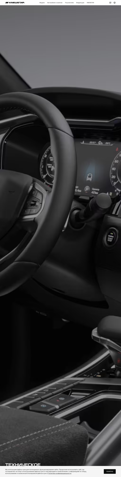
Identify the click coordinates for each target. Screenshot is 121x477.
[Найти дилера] (110, 2)
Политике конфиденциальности (59, 473)
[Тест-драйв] (114, 2)
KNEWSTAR (90, 2)
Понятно (109, 471)
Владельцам (80, 2)
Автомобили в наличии (54, 2)
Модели (42, 2)
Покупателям (69, 2)
